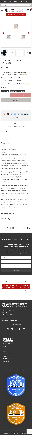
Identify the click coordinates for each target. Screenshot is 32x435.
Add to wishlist (3, 105)
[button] (1, 1)
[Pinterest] (16, 329)
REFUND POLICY (24, 433)
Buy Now (16, 100)
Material (3, 87)
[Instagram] (8, 329)
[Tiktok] (20, 329)
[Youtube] (24, 329)
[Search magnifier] (30, 5)
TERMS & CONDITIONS (13, 433)
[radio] (5, 91)
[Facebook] (12, 329)
